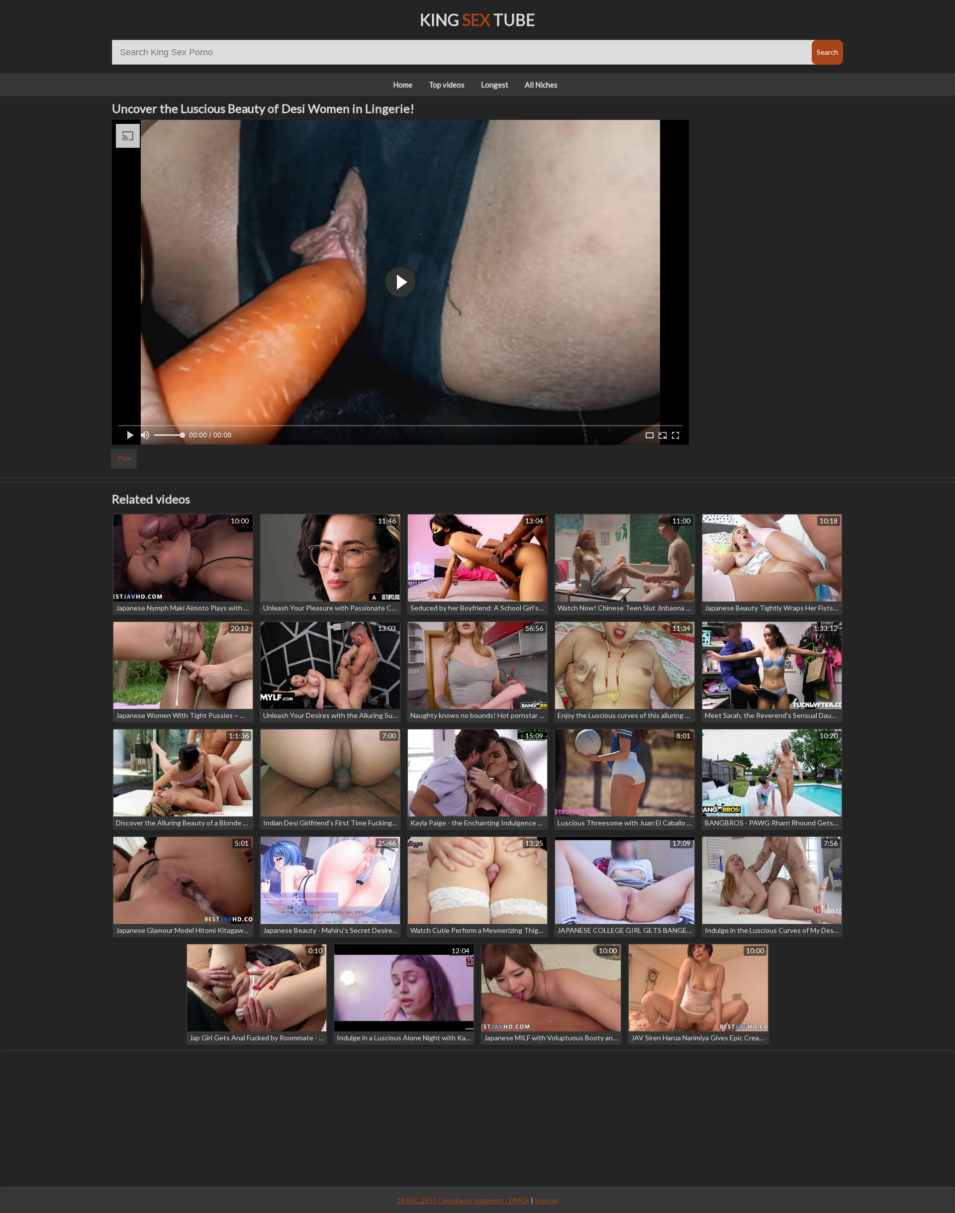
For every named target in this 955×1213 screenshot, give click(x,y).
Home (402, 84)
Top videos (447, 84)
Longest (494, 84)
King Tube (477, 19)
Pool (124, 458)
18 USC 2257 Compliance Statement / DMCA (463, 1201)
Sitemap (547, 1201)
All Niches (541, 84)
